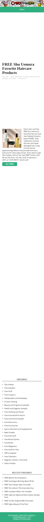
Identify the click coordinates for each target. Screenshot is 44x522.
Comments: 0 (22, 78)
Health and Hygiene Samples (15, 408)
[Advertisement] (22, 34)
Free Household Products (14, 415)
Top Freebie (12, 78)
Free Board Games (11, 439)
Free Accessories (11, 425)
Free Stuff (8, 391)
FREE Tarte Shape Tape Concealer (17, 484)
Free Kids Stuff (10, 436)
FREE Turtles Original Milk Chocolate (18, 501)
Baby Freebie (9, 432)
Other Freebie (9, 463)
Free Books (8, 443)
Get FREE (10, 164)
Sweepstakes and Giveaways (15, 398)
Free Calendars (10, 456)
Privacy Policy (26, 519)
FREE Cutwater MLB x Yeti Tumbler (18, 491)
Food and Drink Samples (14, 419)
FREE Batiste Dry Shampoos (15, 478)
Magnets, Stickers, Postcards (15, 460)
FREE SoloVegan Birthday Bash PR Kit (19, 481)
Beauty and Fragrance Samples (20, 77)
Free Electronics (10, 422)
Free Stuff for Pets (11, 449)
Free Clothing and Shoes (14, 412)
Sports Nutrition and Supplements (18, 429)
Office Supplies (10, 453)
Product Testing (10, 402)
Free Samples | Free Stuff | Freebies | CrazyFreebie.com (22, 516)
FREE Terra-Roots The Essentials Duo (19, 488)
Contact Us (17, 519)
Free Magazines (10, 446)
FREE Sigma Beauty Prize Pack (16, 504)
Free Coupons (10, 395)
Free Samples (9, 388)
